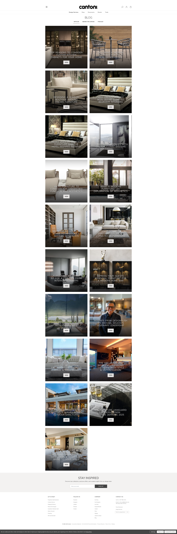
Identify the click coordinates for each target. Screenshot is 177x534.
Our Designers (97, 502)
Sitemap (113, 524)
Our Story (96, 500)
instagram (75, 502)
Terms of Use (108, 524)
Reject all (160, 532)
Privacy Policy (89, 531)
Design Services (119, 509)
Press (96, 511)
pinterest (75, 506)
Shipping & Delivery (52, 504)
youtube (75, 509)
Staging (96, 513)
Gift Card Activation (51, 515)
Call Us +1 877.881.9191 (121, 500)
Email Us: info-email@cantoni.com (122, 502)
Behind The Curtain (88, 21)
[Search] (122, 7)
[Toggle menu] (46, 7)
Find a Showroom (119, 507)
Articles (76, 21)
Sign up (100, 486)
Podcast (100, 21)
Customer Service (51, 502)
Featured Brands (98, 506)
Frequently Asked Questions (53, 500)
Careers (96, 509)
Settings (153, 532)
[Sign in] (126, 7)
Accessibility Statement (76, 524)
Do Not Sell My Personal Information (89, 524)
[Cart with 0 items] (131, 7)
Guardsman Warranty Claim (53, 509)
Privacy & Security (100, 524)
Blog (96, 518)
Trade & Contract (98, 515)
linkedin (75, 504)
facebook (75, 500)
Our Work (96, 504)
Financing (50, 513)
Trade (106, 12)
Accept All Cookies (170, 532)
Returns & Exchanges (52, 506)
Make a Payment (51, 511)
